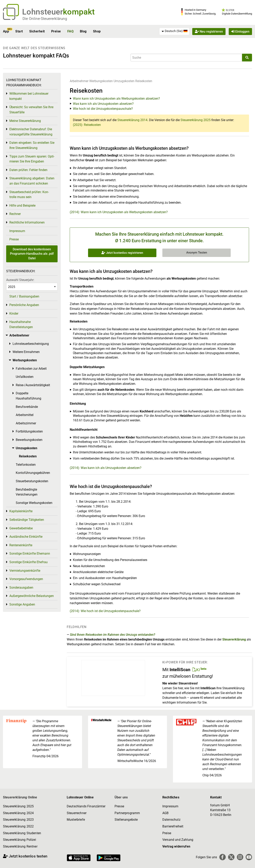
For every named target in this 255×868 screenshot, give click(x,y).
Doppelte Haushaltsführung (28, 395)
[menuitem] (174, 31)
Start (19, 31)
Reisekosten (143, 81)
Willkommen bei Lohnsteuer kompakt (28, 96)
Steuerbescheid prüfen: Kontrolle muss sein (29, 194)
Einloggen (241, 31)
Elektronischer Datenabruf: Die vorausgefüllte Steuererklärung (30, 131)
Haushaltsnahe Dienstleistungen (21, 324)
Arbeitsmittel (24, 415)
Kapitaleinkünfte (20, 511)
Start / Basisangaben (24, 296)
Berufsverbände (27, 407)
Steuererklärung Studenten (22, 833)
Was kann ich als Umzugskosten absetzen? (103, 104)
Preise (56, 31)
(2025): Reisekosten (87, 125)
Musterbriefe (76, 819)
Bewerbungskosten (29, 440)
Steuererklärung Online (20, 797)
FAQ (70, 31)
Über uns (121, 797)
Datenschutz (171, 819)
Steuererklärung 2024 (18, 813)
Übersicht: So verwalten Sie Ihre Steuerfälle (31, 109)
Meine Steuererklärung (25, 121)
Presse (14, 239)
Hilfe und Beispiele (22, 205)
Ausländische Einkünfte (25, 536)
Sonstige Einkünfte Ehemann (29, 553)
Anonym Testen (196, 252)
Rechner (15, 214)
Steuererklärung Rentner (20, 846)
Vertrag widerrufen (176, 846)
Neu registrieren (211, 31)
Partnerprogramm (127, 813)
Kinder (13, 313)
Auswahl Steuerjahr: (20, 280)
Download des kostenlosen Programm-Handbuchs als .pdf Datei (32, 253)
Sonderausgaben (21, 587)
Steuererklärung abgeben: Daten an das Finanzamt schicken (31, 180)
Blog (83, 31)
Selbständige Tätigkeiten (26, 520)
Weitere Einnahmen (26, 352)
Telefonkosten (26, 465)
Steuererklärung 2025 (195, 120)
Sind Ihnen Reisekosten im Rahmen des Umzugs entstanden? (112, 635)
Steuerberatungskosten (32, 481)
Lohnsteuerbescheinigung (31, 344)
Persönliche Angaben (24, 305)
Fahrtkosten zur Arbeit (31, 368)
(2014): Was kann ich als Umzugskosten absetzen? (105, 468)
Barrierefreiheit (172, 826)
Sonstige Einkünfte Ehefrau (28, 562)
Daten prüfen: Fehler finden (28, 170)
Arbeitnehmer (79, 81)
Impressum (17, 231)
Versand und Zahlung (177, 840)
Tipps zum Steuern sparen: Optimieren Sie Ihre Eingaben (31, 159)
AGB (165, 813)
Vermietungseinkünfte (24, 571)
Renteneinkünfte (20, 545)
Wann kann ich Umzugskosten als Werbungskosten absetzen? (116, 98)
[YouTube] (249, 857)
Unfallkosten (24, 377)
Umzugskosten (124, 81)
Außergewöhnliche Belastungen (31, 596)
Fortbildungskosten (29, 431)
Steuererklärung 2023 (18, 819)
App (6, 31)
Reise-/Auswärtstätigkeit (33, 385)
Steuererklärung (234, 639)
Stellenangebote (126, 819)
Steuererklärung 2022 (18, 826)
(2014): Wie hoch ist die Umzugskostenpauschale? (105, 611)
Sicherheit (37, 31)
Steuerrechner (76, 813)
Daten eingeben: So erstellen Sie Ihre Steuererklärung (31, 145)
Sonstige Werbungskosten (34, 503)
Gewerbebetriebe (21, 528)
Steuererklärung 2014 (132, 120)
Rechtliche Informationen (27, 222)
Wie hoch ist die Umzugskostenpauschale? (103, 109)
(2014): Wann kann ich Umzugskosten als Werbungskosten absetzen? (119, 212)
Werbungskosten (101, 81)
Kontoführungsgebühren (33, 473)
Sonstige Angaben (22, 604)
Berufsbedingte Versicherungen (26, 492)
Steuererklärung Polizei (19, 840)
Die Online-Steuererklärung (45, 18)
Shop (97, 31)
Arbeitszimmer (26, 423)
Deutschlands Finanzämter (86, 806)
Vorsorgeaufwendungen (26, 579)
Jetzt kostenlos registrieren (124, 253)
